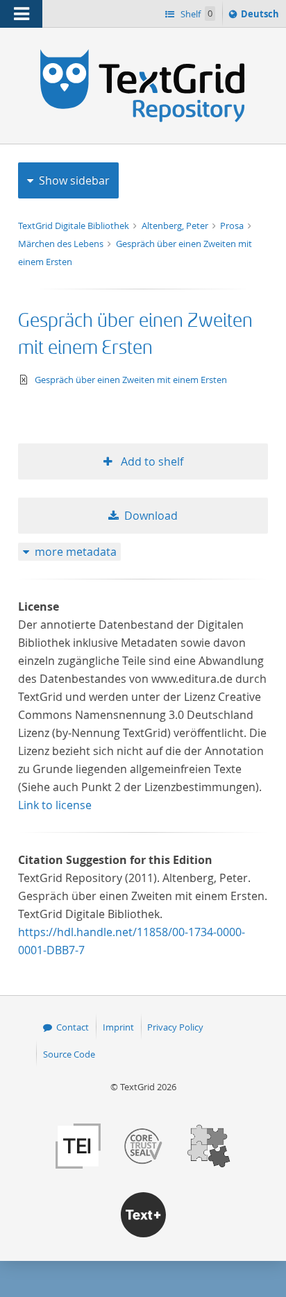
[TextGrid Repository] (143, 54)
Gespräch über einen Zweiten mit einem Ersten (131, 379)
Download (151, 515)
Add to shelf (150, 461)
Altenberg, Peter (176, 225)
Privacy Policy (175, 1027)
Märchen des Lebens (62, 243)
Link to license (55, 805)
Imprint (118, 1027)
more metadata (76, 551)
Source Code (69, 1054)
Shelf (195, 14)
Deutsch (261, 17)
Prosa (233, 225)
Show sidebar (74, 180)
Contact (72, 1027)
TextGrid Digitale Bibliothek (74, 225)
